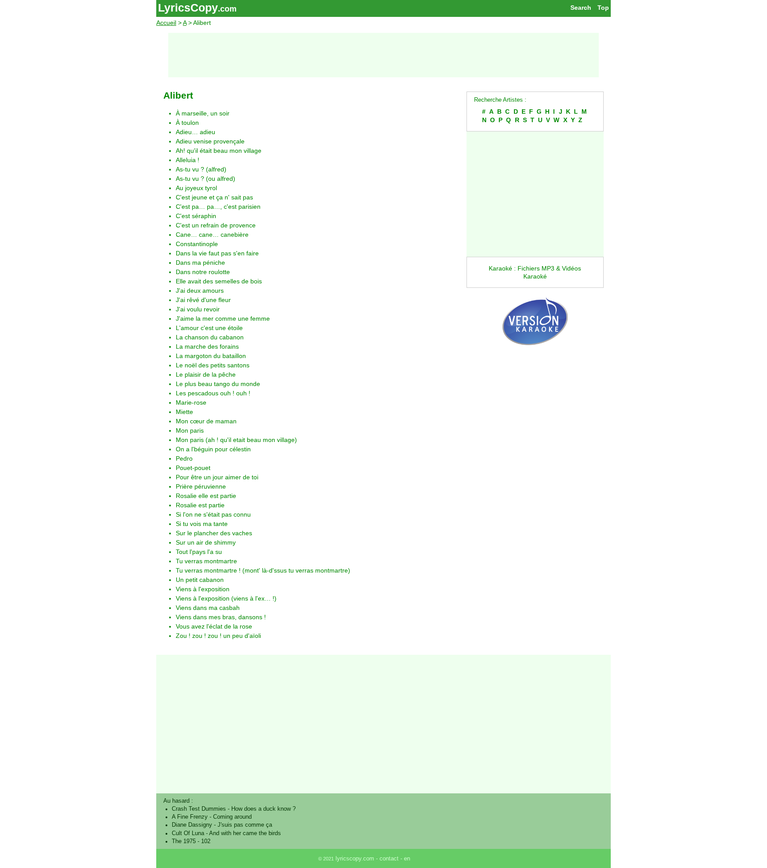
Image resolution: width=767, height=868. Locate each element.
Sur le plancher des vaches (214, 533)
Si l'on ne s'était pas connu (213, 514)
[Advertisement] (383, 55)
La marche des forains (207, 346)
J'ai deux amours (200, 290)
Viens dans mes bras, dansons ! (221, 617)
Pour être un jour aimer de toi (217, 477)
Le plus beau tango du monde (218, 383)
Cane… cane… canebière (212, 234)
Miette (184, 411)
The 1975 (184, 841)
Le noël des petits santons (212, 365)
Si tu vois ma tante (202, 523)
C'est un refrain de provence (216, 225)
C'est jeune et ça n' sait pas (214, 197)
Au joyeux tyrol (196, 187)
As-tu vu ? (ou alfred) (205, 178)
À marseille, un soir (202, 113)
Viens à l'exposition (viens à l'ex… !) (226, 598)
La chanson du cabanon (210, 337)
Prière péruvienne (201, 486)
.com (227, 8)
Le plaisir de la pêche (206, 374)
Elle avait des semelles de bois (219, 281)
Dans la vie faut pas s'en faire (217, 253)
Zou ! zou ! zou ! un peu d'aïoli (218, 635)
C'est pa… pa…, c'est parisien (218, 206)
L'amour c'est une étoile (209, 327)
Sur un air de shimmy (206, 542)
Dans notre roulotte (203, 271)
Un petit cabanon (200, 579)
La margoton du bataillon (211, 355)
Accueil (166, 22)
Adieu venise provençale (210, 141)
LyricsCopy (188, 7)
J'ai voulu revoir (198, 309)
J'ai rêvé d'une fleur (203, 299)
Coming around (232, 817)
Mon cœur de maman (206, 421)
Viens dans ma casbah (208, 607)
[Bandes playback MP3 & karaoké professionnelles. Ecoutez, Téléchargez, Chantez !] (535, 354)
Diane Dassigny (192, 825)
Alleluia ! (187, 159)
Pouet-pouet (193, 467)
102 (205, 841)
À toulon (187, 122)
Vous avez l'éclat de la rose (214, 626)
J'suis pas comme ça (244, 825)
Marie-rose (191, 402)
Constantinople (197, 243)
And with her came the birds (245, 833)
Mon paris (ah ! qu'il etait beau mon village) (236, 439)
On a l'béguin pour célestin (213, 449)
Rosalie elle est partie (206, 495)
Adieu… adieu (195, 131)
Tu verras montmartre (206, 561)
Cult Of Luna (188, 833)
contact (389, 859)
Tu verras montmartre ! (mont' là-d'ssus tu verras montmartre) (263, 570)
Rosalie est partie (200, 505)
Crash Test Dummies (199, 809)
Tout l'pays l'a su (199, 551)
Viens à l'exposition (202, 589)
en (407, 859)
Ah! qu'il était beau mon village (218, 150)
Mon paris (190, 430)
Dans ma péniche (200, 262)
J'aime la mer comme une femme (223, 318)
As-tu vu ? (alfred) (201, 169)
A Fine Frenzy (190, 817)
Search (580, 7)
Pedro (184, 458)
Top (603, 7)
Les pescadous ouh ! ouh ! (213, 393)
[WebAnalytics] (431, 859)
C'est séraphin (196, 215)
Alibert (178, 95)
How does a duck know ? (263, 809)
